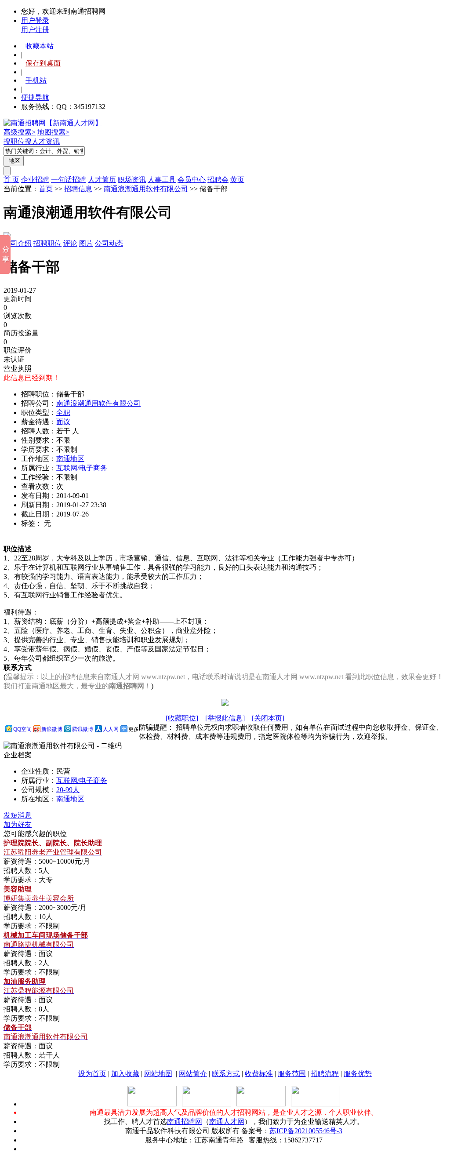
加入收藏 (125, 1073)
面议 (63, 421)
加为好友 (18, 824)
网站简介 (193, 1073)
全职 (63, 412)
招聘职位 (47, 243)
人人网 (111, 729)
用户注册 (35, 29)
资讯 (53, 141)
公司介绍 (18, 243)
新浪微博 (51, 729)
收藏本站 (39, 46)
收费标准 (259, 1073)
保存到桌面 (43, 63)
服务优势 (358, 1073)
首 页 (11, 179)
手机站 (36, 80)
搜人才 (35, 141)
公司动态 (109, 243)
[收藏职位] (182, 718)
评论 (70, 243)
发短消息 (18, 815)
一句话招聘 (68, 179)
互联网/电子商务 (81, 468)
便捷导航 (35, 97)
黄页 (237, 179)
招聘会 (218, 179)
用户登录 (35, 20)
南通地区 (70, 458)
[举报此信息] (225, 718)
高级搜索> (20, 132)
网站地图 (158, 1073)
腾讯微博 (82, 729)
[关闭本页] (268, 718)
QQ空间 (22, 729)
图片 (86, 243)
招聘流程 (325, 1073)
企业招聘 (35, 179)
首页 (46, 189)
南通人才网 (226, 1121)
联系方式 (226, 1073)
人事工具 (162, 179)
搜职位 (14, 141)
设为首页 (92, 1073)
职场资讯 (132, 179)
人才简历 (102, 179)
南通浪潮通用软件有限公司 (146, 189)
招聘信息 (78, 189)
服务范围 (292, 1073)
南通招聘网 (184, 1121)
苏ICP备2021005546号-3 (305, 1131)
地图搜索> (53, 132)
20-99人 (68, 789)
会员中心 (192, 179)
